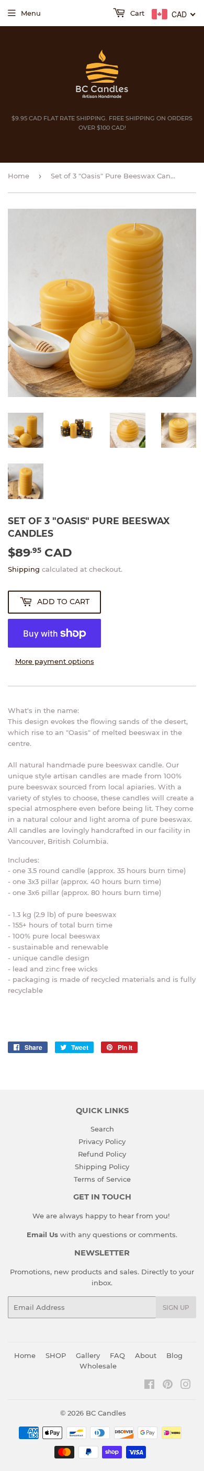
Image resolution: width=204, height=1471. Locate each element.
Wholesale (98, 1366)
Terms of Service (102, 1179)
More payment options (54, 661)
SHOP (56, 1355)
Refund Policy (102, 1154)
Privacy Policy (102, 1141)
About (145, 1355)
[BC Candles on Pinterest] (167, 1386)
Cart (136, 13)
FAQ (117, 1355)
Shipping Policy (102, 1166)
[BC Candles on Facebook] (149, 1386)
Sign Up (176, 1307)
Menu (31, 13)
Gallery (88, 1355)
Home (18, 176)
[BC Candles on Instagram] (185, 1386)
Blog (174, 1355)
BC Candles (106, 1413)
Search (102, 1129)
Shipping (24, 569)
